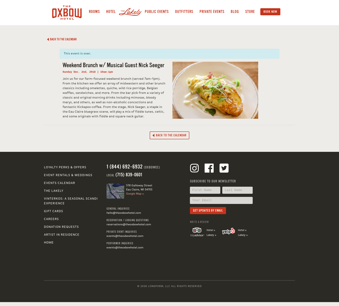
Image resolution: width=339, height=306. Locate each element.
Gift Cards (53, 211)
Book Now (270, 12)
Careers (51, 219)
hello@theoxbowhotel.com (124, 213)
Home (49, 242)
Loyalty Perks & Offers (65, 167)
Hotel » (211, 230)
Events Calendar (59, 183)
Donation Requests (61, 227)
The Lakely (53, 191)
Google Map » (135, 193)
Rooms (94, 11)
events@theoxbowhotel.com (125, 236)
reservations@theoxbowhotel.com (129, 224)
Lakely (130, 11)
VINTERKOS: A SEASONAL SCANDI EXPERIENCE (71, 201)
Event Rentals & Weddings (68, 175)
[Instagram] (194, 169)
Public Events (157, 11)
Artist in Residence (61, 234)
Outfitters (184, 11)
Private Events (212, 11)
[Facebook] (209, 169)
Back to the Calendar (63, 39)
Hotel (111, 11)
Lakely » (211, 235)
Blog (235, 11)
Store (250, 11)
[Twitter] (224, 169)
